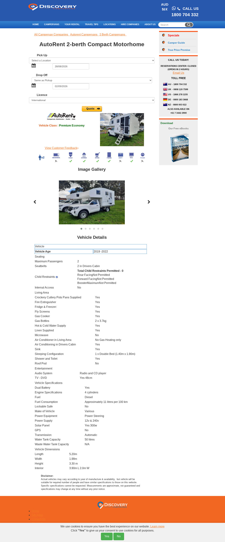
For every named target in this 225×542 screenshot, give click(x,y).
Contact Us (39, 519)
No (119, 536)
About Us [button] (150, 24)
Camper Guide (176, 42)
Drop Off (41, 75)
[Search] (189, 25)
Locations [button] (110, 24)
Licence (42, 94)
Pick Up (42, 55)
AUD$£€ (164, 7)
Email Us (178, 72)
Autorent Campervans (84, 34)
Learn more (157, 526)
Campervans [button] (51, 24)
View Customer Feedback (61, 148)
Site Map (37, 515)
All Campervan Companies (51, 34)
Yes (106, 536)
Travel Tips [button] (91, 24)
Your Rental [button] (72, 24)
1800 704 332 (184, 14)
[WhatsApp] (174, 8)
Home (36, 24)
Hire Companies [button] (130, 24)
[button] (81, 229)
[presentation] (34, 202)
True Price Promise (179, 49)
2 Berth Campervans (113, 34)
